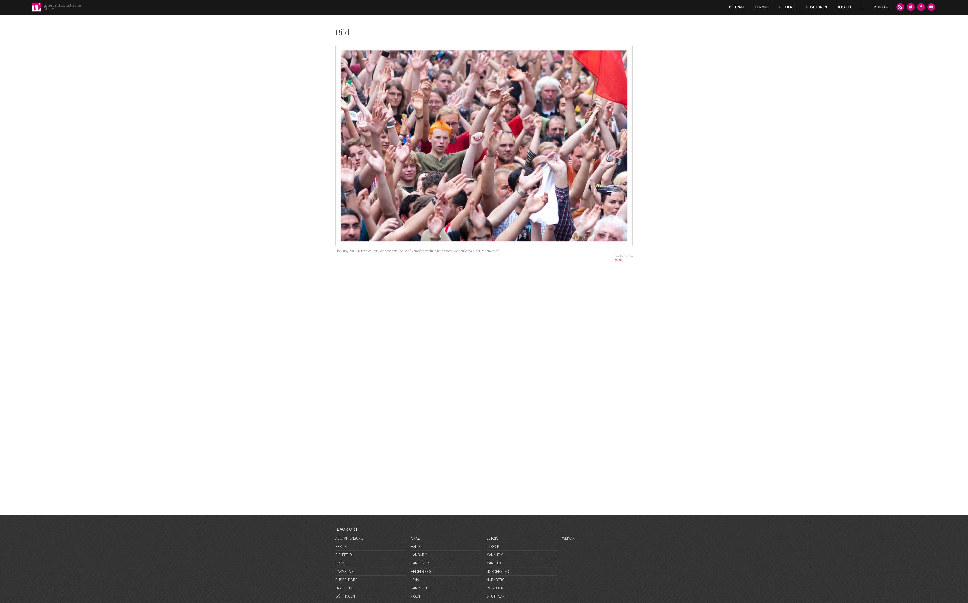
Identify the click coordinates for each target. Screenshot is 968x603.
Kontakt (882, 7)
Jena (415, 579)
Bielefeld (343, 554)
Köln (415, 596)
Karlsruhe (420, 587)
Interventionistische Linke (62, 7)
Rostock (495, 587)
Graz (415, 538)
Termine (762, 7)
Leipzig (492, 538)
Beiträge (737, 7)
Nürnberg (496, 579)
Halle (416, 546)
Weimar (568, 538)
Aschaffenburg (349, 538)
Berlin (341, 546)
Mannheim (495, 554)
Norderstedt (499, 571)
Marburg (495, 562)
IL (862, 7)
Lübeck (493, 546)
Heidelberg (421, 571)
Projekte (787, 7)
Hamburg (419, 554)
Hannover (420, 562)
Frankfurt (344, 587)
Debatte (844, 7)
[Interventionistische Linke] (36, 8)
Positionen (816, 7)
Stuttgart (497, 596)
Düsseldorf (346, 579)
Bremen (342, 562)
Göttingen (345, 596)
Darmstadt (345, 571)
